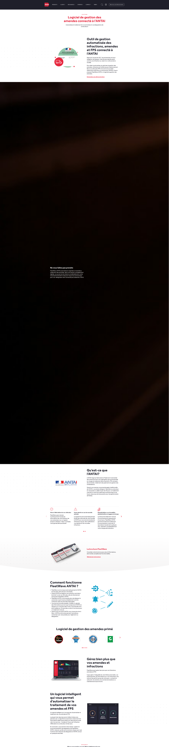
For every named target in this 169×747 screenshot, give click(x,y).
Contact (88, 4)
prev (46, 516)
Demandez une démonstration (96, 77)
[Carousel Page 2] (85, 531)
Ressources (71, 4)
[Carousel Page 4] (86, 647)
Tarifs (95, 4)
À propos (80, 4)
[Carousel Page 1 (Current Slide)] (83, 531)
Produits (54, 4)
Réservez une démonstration (116, 4)
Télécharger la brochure (94, 557)
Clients (62, 4)
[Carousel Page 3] (85, 647)
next (121, 516)
